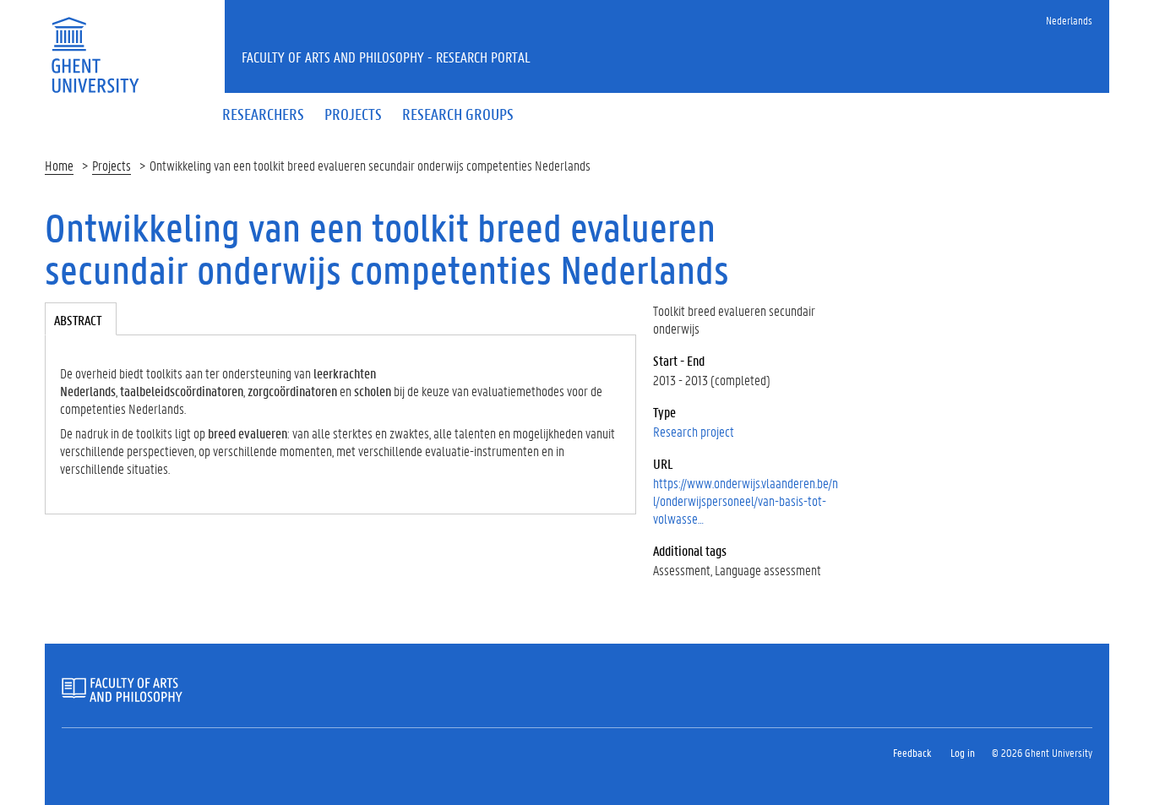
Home (59, 165)
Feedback (912, 752)
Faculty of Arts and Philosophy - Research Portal (386, 56)
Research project (693, 431)
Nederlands (1069, 20)
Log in (962, 752)
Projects (111, 165)
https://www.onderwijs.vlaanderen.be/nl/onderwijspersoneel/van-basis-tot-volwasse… (745, 500)
